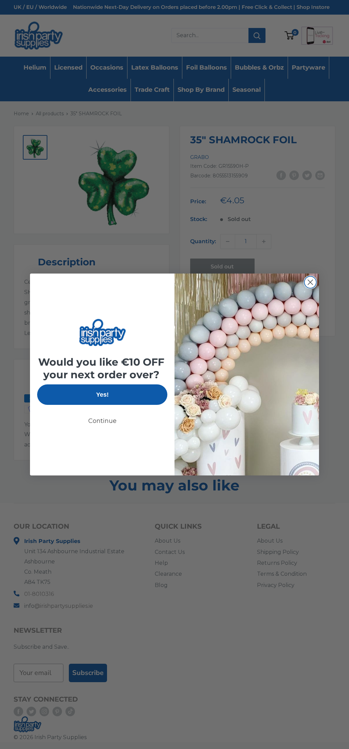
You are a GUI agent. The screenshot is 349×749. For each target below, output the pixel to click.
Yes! (102, 394)
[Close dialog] (310, 282)
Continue (102, 421)
